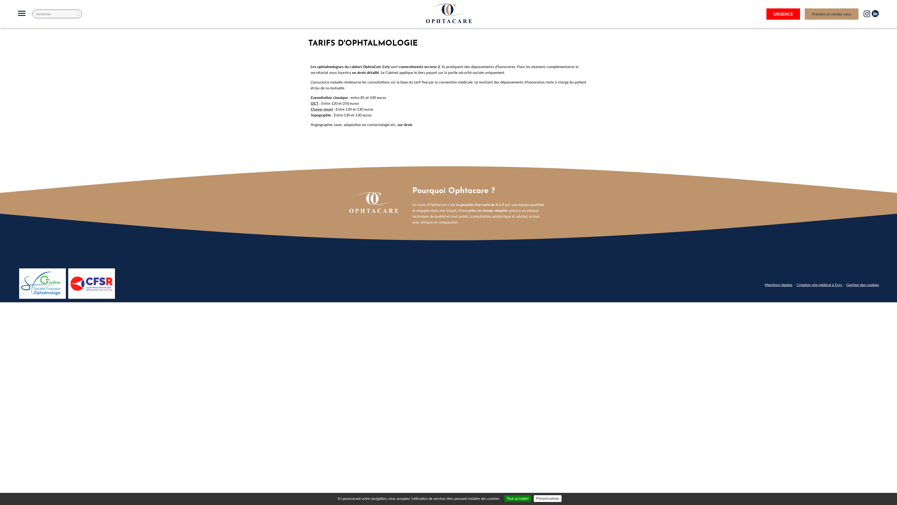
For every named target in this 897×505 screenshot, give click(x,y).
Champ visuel (322, 109)
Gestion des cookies (862, 284)
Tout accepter (518, 499)
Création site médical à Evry (819, 284)
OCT (315, 103)
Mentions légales (778, 284)
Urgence (783, 14)
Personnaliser (547, 499)
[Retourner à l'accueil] (448, 23)
